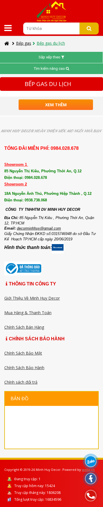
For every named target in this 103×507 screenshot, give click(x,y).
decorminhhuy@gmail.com (39, 228)
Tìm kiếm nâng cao (50, 68)
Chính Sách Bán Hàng (24, 327)
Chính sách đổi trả (20, 382)
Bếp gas (23, 43)
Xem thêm (56, 104)
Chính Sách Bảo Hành (24, 367)
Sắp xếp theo (50, 57)
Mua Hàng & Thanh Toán (28, 312)
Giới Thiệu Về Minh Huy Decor (32, 298)
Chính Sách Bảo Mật (23, 353)
